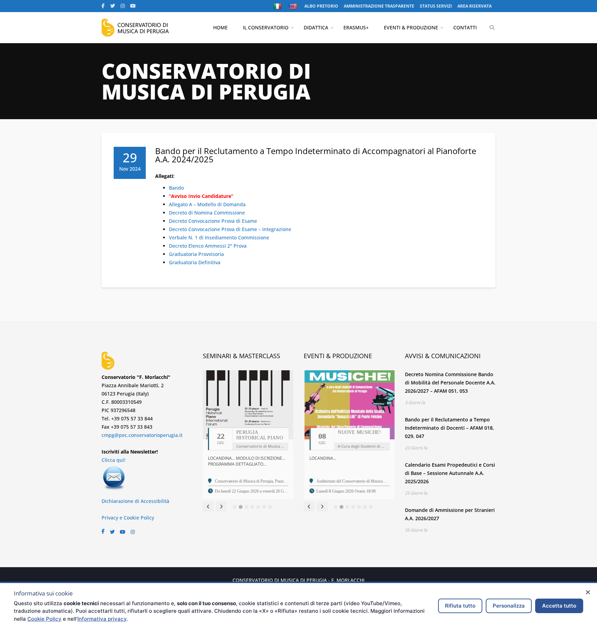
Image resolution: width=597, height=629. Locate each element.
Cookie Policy (44, 619)
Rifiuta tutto (460, 605)
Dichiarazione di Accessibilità (135, 501)
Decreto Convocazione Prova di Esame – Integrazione (230, 229)
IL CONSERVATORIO (265, 27)
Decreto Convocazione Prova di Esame (213, 221)
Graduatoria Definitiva (194, 262)
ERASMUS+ (356, 27)
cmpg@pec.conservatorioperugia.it (142, 435)
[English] (294, 6)
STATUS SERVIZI (436, 6)
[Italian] (278, 6)
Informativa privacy (101, 619)
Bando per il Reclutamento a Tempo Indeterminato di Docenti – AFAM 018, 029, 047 (449, 427)
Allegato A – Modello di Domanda (207, 204)
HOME (220, 27)
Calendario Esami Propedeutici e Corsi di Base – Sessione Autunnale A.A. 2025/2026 (450, 473)
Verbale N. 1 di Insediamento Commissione (219, 237)
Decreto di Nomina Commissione (207, 212)
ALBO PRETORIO (321, 6)
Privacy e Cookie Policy (128, 517)
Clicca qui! (113, 460)
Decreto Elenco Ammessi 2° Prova (208, 245)
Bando (176, 187)
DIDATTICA (316, 27)
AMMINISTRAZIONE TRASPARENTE (379, 6)
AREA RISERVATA (474, 6)
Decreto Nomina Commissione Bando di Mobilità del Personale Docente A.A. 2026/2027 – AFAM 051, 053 (450, 382)
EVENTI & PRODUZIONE (411, 27)
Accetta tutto (559, 605)
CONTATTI (465, 27)
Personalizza (509, 605)
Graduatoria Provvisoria (196, 254)
